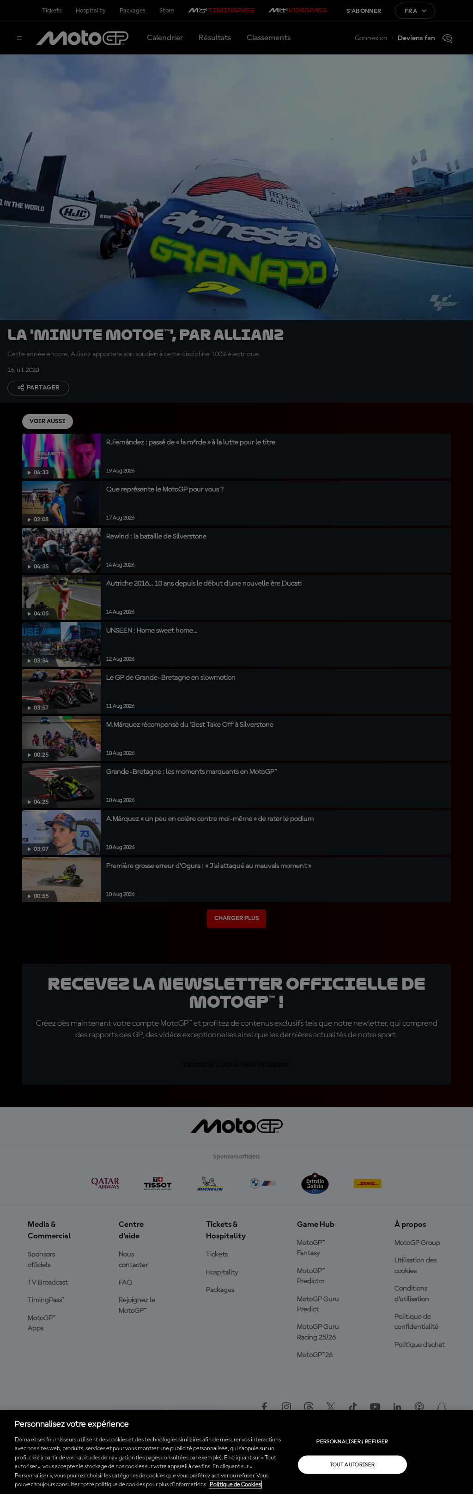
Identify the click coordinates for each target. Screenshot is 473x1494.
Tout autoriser (352, 1464)
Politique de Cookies (235, 1485)
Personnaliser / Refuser (352, 1441)
